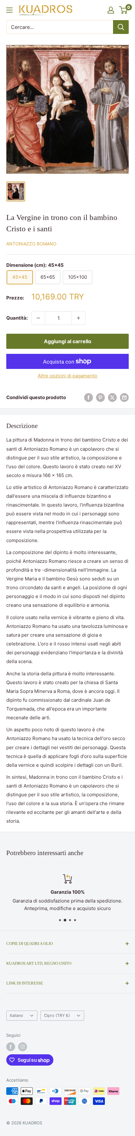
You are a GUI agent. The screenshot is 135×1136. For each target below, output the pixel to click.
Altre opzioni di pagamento (67, 376)
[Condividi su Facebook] (88, 397)
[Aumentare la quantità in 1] (78, 318)
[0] (123, 10)
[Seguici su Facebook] (10, 1046)
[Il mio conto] (111, 10)
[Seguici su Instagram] (22, 1046)
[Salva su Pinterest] (100, 397)
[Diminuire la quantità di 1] (38, 318)
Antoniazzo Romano (31, 243)
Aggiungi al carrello (67, 341)
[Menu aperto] (9, 10)
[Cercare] (121, 27)
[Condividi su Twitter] (112, 397)
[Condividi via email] (124, 397)
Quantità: (17, 318)
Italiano (16, 1015)
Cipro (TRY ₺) (57, 1015)
